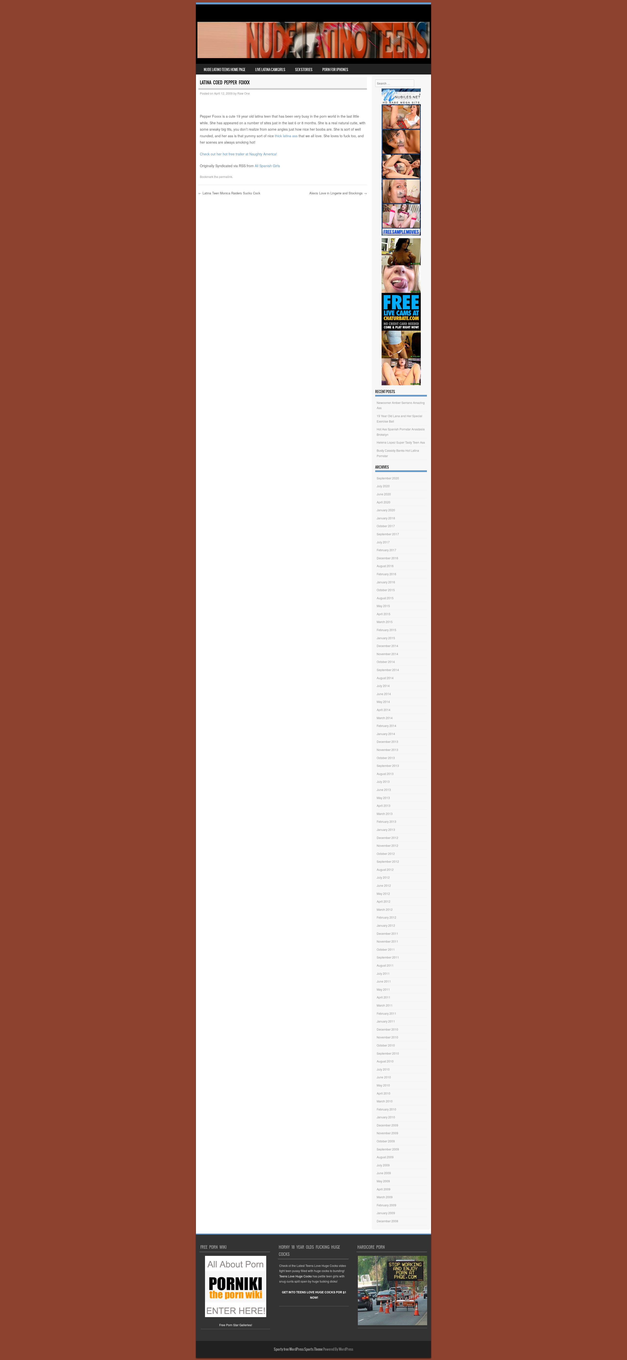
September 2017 (388, 534)
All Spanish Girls (267, 165)
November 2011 (387, 941)
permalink (225, 177)
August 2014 (385, 678)
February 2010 (386, 1109)
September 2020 (388, 478)
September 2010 (388, 1053)
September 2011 (388, 957)
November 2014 (387, 654)
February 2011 (386, 1013)
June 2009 (384, 1173)
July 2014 (383, 686)
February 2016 (386, 574)
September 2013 (388, 765)
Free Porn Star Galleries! (235, 1325)
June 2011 (384, 981)
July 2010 (383, 1069)
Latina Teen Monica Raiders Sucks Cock (229, 193)
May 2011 (383, 989)
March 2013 (385, 813)
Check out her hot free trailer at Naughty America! (238, 153)
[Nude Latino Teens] (313, 56)
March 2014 (385, 718)
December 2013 (387, 741)
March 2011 (385, 1005)
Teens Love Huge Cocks (295, 1276)
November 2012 (387, 845)
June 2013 (384, 789)
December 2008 (387, 1221)
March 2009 (385, 1197)
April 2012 (383, 901)
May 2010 (383, 1085)
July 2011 (383, 973)
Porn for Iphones (335, 69)
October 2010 (386, 1045)
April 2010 (383, 1093)
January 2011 (386, 1021)
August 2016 (385, 566)
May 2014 (383, 701)
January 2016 (386, 582)
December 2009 (387, 1125)
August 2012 (385, 869)
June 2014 (384, 694)
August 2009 (385, 1157)
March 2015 (385, 622)
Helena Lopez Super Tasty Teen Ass (401, 442)
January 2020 (386, 510)
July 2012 (383, 877)
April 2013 (383, 805)
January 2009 (386, 1213)
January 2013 (386, 829)
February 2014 (386, 726)
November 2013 (387, 750)
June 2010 (384, 1077)
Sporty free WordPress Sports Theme (298, 1349)
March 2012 (385, 909)
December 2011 (387, 933)
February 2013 (386, 821)
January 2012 (386, 925)
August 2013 (385, 774)
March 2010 (385, 1101)
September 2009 (388, 1149)
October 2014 (386, 662)
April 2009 (383, 1189)
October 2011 (386, 949)
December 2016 (387, 558)
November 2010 (387, 1037)
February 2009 (386, 1205)
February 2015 (386, 630)
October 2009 (386, 1141)
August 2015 (385, 598)
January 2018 (386, 518)
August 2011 (385, 965)
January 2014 (386, 734)
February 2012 (386, 917)
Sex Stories (304, 69)
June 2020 (384, 494)
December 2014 (387, 646)
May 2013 (383, 798)
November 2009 (387, 1133)
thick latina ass (286, 135)
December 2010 (387, 1029)
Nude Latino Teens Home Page (224, 69)
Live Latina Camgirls (270, 69)
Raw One (243, 93)
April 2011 (383, 997)
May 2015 (383, 606)
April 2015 (383, 614)
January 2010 (386, 1117)
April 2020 (383, 502)
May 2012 (383, 893)
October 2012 (386, 853)
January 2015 (386, 638)
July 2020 (383, 486)
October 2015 (386, 590)
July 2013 (383, 781)
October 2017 (386, 526)
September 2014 (388, 670)
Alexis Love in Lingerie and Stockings (338, 193)
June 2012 (384, 885)
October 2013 (386, 758)
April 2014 (383, 710)
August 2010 (385, 1061)
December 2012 (387, 838)
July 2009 (383, 1165)
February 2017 (386, 550)
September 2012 (388, 861)
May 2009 (383, 1181)
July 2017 (383, 542)
